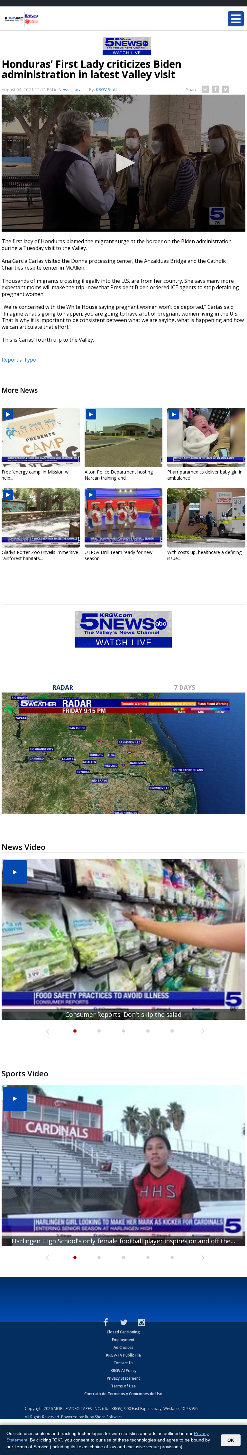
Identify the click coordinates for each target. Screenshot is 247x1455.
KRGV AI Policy (123, 1370)
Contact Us (123, 1363)
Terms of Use (123, 1386)
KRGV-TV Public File (123, 1355)
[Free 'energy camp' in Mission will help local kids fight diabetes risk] (41, 437)
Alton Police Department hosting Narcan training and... (119, 475)
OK (230, 1440)
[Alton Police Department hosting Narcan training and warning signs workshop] (124, 437)
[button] (123, 163)
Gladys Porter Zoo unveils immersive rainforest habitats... (40, 555)
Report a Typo (19, 359)
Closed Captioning (123, 1332)
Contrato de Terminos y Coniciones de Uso (123, 1393)
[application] (123, 163)
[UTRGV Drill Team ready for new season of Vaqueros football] (124, 518)
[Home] (43, 19)
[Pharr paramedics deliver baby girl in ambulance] (206, 437)
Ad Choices (123, 1347)
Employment (123, 1339)
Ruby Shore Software (104, 1417)
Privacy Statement (123, 1378)
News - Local (71, 89)
